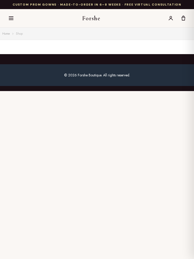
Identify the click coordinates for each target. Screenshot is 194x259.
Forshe (91, 18)
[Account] (170, 18)
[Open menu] (11, 18)
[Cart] (183, 18)
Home (6, 33)
